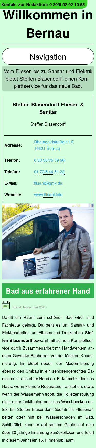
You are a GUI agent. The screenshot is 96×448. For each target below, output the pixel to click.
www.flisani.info (48, 194)
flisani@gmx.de (48, 183)
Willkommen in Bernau (48, 23)
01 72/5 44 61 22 (49, 171)
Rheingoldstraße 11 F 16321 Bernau (54, 145)
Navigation (48, 56)
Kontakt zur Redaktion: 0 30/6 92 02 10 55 (43, 4)
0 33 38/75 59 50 (49, 160)
